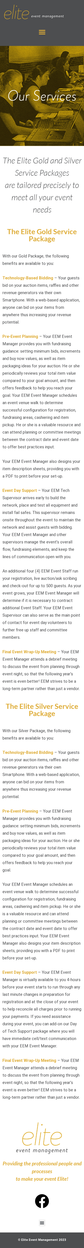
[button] (42, 32)
